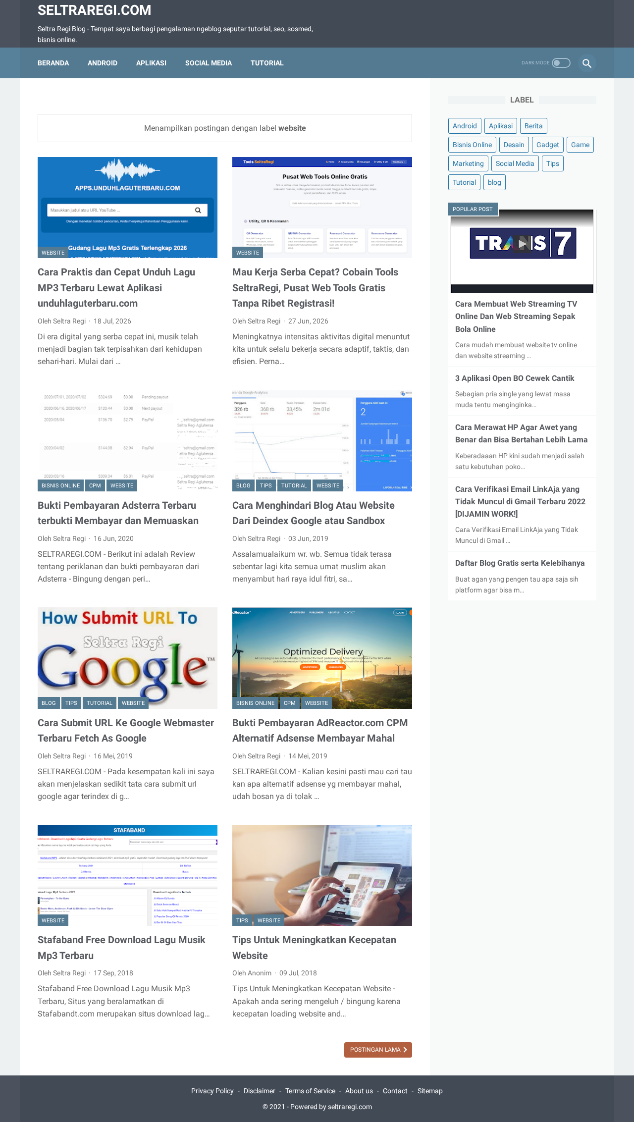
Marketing (468, 163)
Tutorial (267, 63)
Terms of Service (310, 1091)
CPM (95, 485)
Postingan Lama (376, 1049)
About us (359, 1091)
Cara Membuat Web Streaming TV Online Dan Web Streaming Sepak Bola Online (516, 316)
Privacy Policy (212, 1091)
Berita (534, 126)
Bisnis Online (61, 485)
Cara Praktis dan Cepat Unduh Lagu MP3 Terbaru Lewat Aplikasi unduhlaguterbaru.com (116, 287)
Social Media (208, 63)
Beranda (53, 63)
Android (102, 63)
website (53, 253)
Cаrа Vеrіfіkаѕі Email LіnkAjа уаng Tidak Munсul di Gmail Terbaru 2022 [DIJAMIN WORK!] (520, 501)
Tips (266, 485)
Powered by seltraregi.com (331, 1107)
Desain (514, 145)
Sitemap (430, 1091)
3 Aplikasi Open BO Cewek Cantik (515, 378)
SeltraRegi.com (95, 10)
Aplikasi (151, 63)
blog (243, 485)
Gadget (547, 145)
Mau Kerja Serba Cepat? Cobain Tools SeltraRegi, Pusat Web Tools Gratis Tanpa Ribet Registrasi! (315, 287)
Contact (395, 1091)
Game (580, 145)
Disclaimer (259, 1091)
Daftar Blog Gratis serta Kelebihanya (520, 563)
